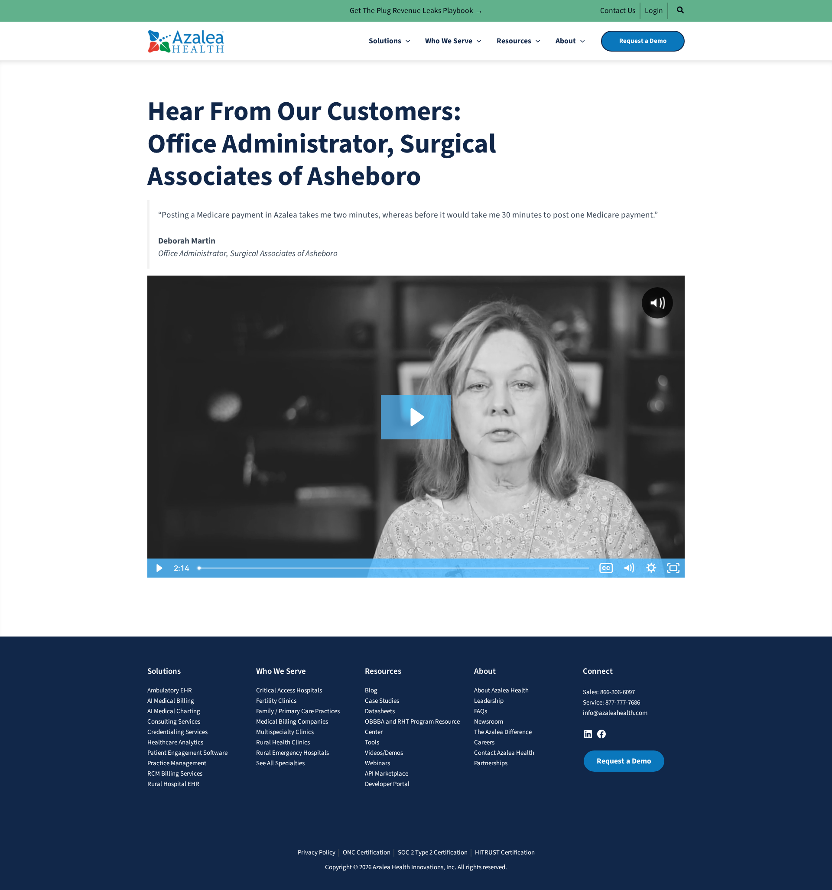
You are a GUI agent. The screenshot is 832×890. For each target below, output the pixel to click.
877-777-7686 (622, 702)
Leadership (489, 700)
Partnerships (490, 763)
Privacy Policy (316, 853)
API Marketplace (386, 773)
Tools (372, 742)
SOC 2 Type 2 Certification (433, 853)
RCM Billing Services (174, 773)
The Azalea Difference (503, 732)
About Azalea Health (501, 690)
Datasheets (380, 711)
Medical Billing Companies (292, 721)
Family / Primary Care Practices (298, 711)
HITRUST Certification (505, 853)
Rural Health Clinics (283, 742)
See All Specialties (280, 763)
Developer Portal (387, 784)
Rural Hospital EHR (173, 784)
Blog (371, 690)
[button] (681, 11)
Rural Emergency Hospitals (292, 752)
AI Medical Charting (173, 711)
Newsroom (488, 721)
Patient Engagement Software (187, 752)
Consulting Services (173, 721)
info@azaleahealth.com (615, 713)
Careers (484, 742)
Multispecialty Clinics (285, 732)
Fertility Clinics (276, 700)
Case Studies (382, 700)
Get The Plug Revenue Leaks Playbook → (416, 10)
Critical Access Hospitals (289, 690)
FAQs (480, 711)
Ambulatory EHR (169, 690)
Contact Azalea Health (504, 752)
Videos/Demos (384, 752)
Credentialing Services (177, 732)
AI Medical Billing (170, 700)
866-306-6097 (617, 692)
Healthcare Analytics (175, 742)
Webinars (377, 763)
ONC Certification (366, 853)
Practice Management (176, 763)
